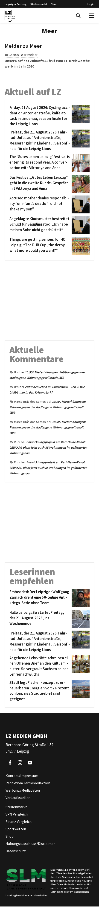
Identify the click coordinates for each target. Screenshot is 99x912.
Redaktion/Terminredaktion (28, 783)
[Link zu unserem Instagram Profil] (20, 762)
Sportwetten (16, 829)
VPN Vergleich (17, 814)
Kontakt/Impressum (22, 775)
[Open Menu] (91, 15)
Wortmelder (29, 55)
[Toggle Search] (78, 16)
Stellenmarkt (38, 4)
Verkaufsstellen (18, 797)
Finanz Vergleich (19, 821)
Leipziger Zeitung (16, 4)
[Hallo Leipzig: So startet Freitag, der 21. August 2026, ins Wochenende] (80, 619)
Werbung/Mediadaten (23, 790)
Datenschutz (16, 851)
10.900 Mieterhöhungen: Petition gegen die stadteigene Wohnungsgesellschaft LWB (47, 407)
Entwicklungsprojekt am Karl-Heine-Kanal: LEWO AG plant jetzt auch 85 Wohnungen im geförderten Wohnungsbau (48, 447)
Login (90, 4)
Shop (54, 4)
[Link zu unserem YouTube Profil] (30, 762)
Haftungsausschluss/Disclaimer (30, 843)
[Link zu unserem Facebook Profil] (10, 762)
